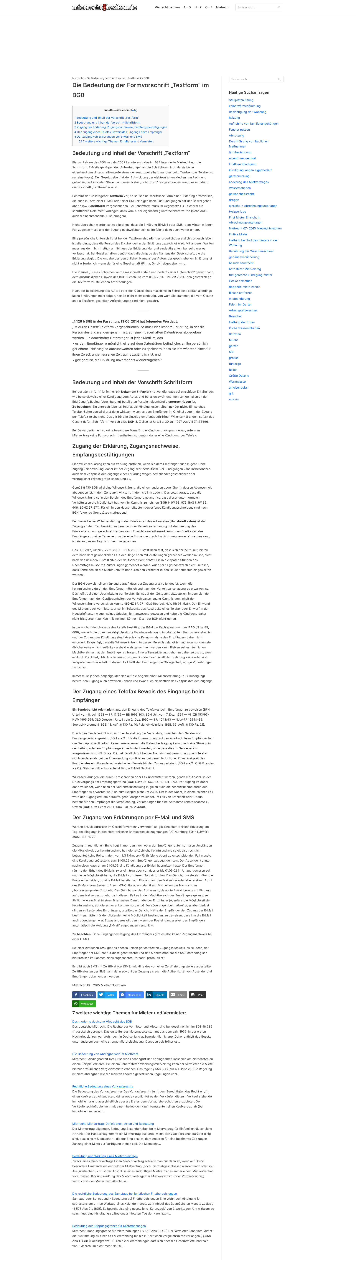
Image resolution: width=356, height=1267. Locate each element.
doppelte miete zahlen (244, 287)
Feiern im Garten (240, 304)
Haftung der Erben (242, 322)
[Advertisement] (178, 43)
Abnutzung (236, 135)
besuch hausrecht (241, 263)
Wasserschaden (240, 188)
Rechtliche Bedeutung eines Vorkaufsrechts (102, 1086)
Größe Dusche (239, 375)
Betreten (235, 334)
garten (233, 346)
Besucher (235, 316)
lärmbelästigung (240, 152)
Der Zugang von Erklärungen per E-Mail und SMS (108, 136)
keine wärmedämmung (245, 106)
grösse (233, 358)
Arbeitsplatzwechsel (243, 310)
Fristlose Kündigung (242, 164)
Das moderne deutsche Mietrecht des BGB (102, 1021)
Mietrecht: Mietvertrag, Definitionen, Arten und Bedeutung (113, 1123)
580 (232, 352)
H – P (198, 7)
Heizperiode (237, 211)
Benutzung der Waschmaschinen (251, 251)
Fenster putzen (239, 129)
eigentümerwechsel (242, 158)
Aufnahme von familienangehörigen (253, 123)
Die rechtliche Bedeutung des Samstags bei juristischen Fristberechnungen (124, 1193)
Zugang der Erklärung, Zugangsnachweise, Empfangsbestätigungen (120, 127)
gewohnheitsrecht (241, 194)
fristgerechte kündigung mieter (250, 275)
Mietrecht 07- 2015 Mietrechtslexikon (255, 228)
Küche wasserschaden (244, 328)
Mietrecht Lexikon (167, 7)
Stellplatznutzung (241, 100)
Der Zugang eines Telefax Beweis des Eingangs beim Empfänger (118, 132)
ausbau (234, 399)
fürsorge (235, 364)
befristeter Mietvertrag (245, 269)
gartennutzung (239, 176)
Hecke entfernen (240, 281)
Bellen (233, 370)
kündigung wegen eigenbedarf (250, 170)
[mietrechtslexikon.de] (104, 7)
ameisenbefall (238, 387)
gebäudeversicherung (244, 257)
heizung (234, 117)
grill (231, 393)
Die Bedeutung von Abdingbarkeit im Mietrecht (105, 1054)
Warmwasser (238, 381)
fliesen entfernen (240, 293)
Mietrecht (223, 7)
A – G (187, 7)
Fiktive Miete (238, 234)
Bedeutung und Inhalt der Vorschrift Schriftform (107, 122)
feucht (233, 340)
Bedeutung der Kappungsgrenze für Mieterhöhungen (109, 1226)
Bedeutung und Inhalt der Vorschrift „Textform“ (106, 117)
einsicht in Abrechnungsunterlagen (253, 206)
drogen (234, 200)
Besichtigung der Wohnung (247, 112)
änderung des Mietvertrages (249, 182)
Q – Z (208, 7)
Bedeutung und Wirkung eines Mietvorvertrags (105, 1156)
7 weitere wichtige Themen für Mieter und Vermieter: (116, 141)
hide (133, 110)
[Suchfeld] (279, 7)
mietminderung (239, 298)
